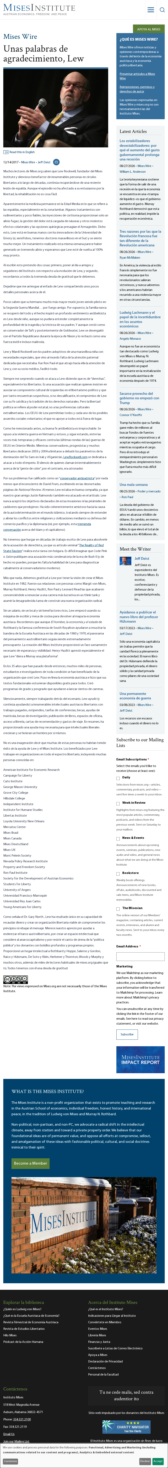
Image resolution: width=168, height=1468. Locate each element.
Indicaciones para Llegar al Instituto (112, 1316)
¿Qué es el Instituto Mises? (105, 1309)
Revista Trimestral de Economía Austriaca (30, 1322)
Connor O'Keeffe (131, 415)
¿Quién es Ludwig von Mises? (22, 1309)
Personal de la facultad (103, 1374)
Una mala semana (134, 485)
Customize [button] (10, 1461)
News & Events (133, 838)
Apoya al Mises (148, 29)
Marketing (124, 966)
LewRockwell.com (75, 457)
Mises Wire (20, 37)
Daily (126, 777)
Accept (157, 1461)
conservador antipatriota (77, 478)
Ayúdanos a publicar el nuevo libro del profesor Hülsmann (139, 617)
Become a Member (30, 1164)
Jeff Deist (44, 162)
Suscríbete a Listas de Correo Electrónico (115, 1348)
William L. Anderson (133, 172)
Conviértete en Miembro (104, 1322)
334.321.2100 (22, 1419)
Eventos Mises (97, 1329)
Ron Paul (127, 497)
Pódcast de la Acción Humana (23, 1342)
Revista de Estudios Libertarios (24, 1329)
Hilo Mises (10, 1335)
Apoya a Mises (97, 1355)
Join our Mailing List (16, 1441)
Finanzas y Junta (99, 1342)
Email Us (9, 1434)
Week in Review (133, 803)
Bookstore (130, 873)
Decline (145, 1461)
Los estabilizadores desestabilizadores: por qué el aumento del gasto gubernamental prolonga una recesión (140, 150)
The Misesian (132, 908)
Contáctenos (97, 1368)
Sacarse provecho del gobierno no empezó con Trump (139, 398)
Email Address (128, 946)
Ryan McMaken (130, 257)
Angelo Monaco (130, 339)
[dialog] (84, 1455)
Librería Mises (97, 1335)
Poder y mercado (149, 491)
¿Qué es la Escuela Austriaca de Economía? (31, 1316)
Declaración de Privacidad (105, 1361)
